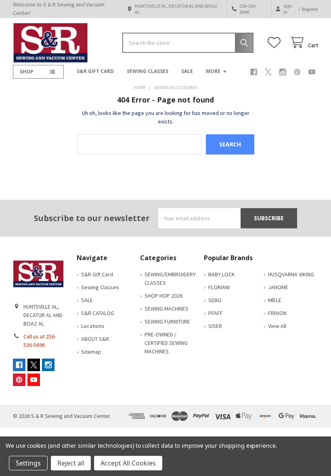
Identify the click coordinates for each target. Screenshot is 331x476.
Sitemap (91, 351)
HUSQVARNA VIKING (291, 274)
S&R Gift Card (95, 71)
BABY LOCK (221, 274)
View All (277, 326)
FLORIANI (219, 287)
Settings (28, 463)
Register (310, 9)
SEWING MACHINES (167, 308)
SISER (215, 326)
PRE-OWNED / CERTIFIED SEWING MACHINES (166, 343)
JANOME (278, 287)
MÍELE (274, 300)
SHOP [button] (27, 71)
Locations (93, 326)
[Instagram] (283, 72)
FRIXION (277, 313)
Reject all (70, 463)
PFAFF (215, 313)
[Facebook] (253, 72)
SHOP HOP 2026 (163, 295)
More (213, 71)
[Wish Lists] (275, 42)
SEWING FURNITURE (167, 321)
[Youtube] (312, 72)
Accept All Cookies (128, 463)
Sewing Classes (147, 71)
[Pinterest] (297, 72)
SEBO (215, 300)
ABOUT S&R (95, 338)
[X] (268, 72)
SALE (187, 71)
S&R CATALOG (97, 313)
